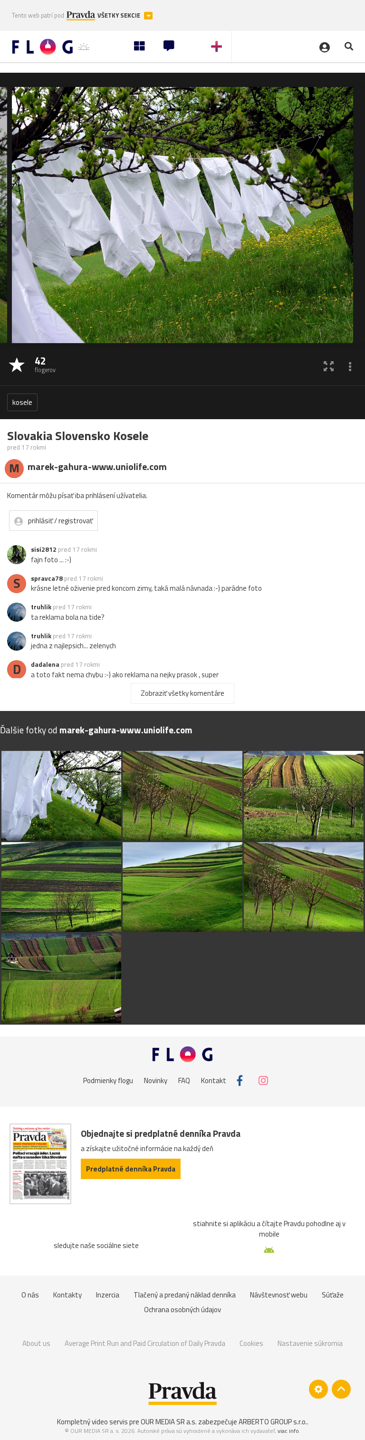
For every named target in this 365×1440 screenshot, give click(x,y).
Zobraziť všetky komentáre (182, 693)
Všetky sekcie (119, 15)
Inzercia (107, 1295)
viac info (288, 1430)
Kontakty (67, 1295)
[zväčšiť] (329, 366)
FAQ (184, 1080)
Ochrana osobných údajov (182, 1310)
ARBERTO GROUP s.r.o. (273, 1421)
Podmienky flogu (108, 1080)
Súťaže (333, 1295)
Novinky (155, 1080)
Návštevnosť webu (278, 1295)
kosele (22, 402)
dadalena (45, 664)
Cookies (251, 1343)
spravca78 (47, 578)
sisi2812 (44, 549)
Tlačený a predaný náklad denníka (185, 1295)
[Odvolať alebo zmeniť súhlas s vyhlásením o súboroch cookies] (318, 1389)
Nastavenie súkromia (310, 1343)
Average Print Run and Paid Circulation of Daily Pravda (145, 1343)
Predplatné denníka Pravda (130, 1168)
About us (36, 1343)
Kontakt (213, 1080)
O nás (30, 1295)
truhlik (41, 607)
